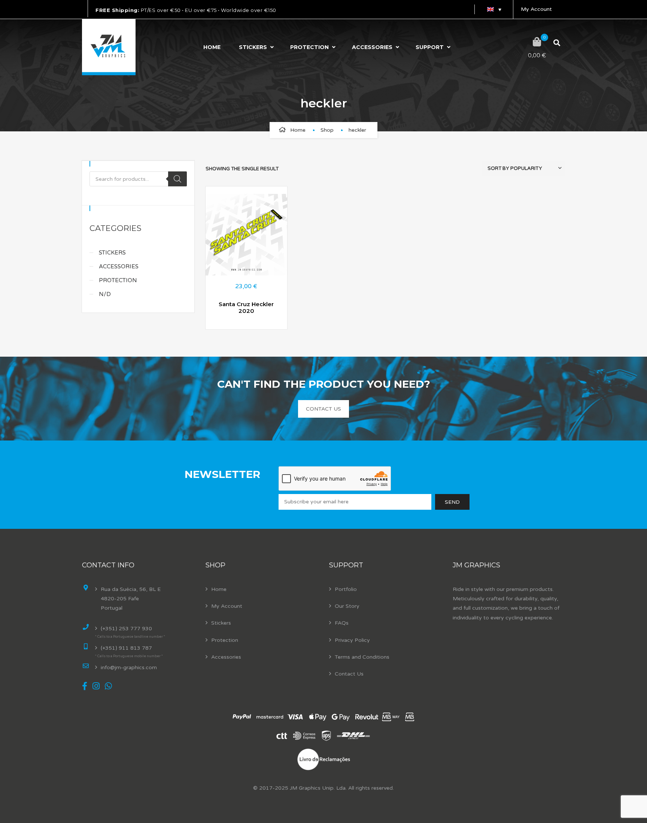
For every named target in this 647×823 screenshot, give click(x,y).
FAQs (342, 623)
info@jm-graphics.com (129, 667)
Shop (327, 130)
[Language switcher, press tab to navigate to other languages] (493, 9)
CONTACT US (323, 409)
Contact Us (349, 674)
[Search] (177, 178)
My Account (536, 9)
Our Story (347, 606)
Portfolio (346, 589)
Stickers (253, 47)
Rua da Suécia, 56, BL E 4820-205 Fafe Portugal (131, 598)
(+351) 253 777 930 (126, 628)
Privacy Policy (352, 640)
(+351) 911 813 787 (126, 648)
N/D (105, 294)
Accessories (372, 47)
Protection (309, 47)
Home (212, 47)
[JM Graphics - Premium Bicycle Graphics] (109, 47)
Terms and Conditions (362, 657)
